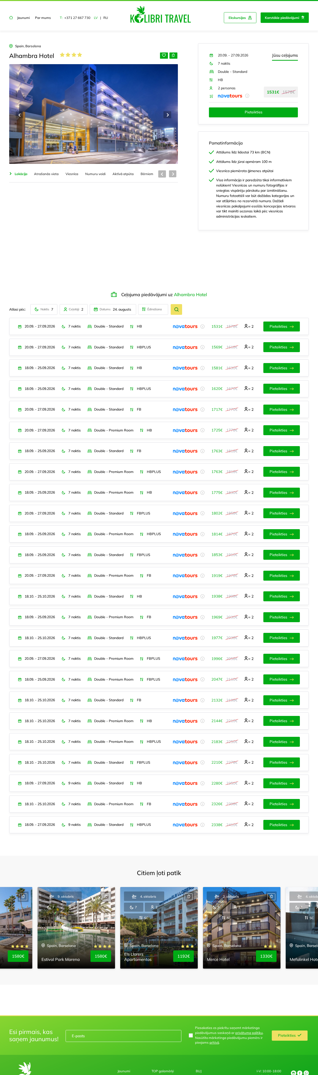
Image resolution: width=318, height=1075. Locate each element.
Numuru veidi (95, 174)
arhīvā (214, 1042)
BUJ (198, 1071)
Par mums (43, 18)
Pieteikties (253, 112)
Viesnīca (72, 174)
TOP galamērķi (163, 1071)
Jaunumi (23, 18)
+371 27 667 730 (77, 18)
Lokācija (21, 174)
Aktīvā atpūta (123, 174)
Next (167, 115)
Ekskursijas (237, 18)
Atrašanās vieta (46, 174)
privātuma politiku (249, 1033)
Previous (19, 115)
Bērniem (147, 174)
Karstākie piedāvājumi (282, 18)
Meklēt (176, 309)
